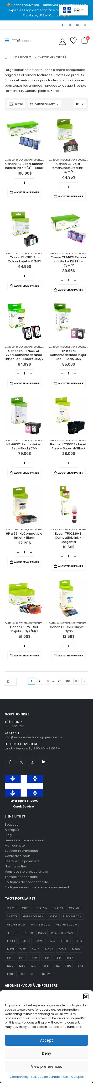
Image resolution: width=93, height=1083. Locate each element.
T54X (58, 958)
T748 (10, 974)
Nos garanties (16, 866)
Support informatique (21, 850)
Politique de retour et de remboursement (37, 887)
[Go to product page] (24, 135)
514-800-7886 (15, 726)
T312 (57, 966)
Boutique (12, 824)
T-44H (11, 941)
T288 (45, 966)
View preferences (46, 1066)
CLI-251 (11, 908)
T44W (34, 958)
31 (76, 681)
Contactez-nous (18, 856)
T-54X (65, 941)
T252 (22, 966)
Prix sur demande (63, 933)
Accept (46, 1040)
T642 (79, 966)
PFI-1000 (13, 933)
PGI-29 (28, 933)
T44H (10, 958)
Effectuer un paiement (22, 861)
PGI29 (42, 933)
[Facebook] (62, 25)
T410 (68, 966)
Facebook (10, 762)
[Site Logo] (21, 40)
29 (59, 681)
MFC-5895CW (16, 924)
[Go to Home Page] (6, 57)
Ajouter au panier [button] (26, 192)
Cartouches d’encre (16, 159)
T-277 (10, 949)
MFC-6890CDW (66, 924)
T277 (33, 966)
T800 (21, 974)
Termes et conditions (21, 877)
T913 (33, 974)
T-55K (78, 941)
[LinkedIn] (85, 25)
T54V (46, 958)
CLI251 (26, 908)
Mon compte (15, 845)
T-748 (62, 949)
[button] (85, 996)
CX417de (57, 908)
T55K (70, 958)
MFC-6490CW (41, 924)
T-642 (49, 949)
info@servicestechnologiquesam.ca (33, 737)
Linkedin (43, 762)
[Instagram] (77, 25)
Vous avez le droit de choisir (27, 871)
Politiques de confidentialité (26, 882)
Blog (8, 835)
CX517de (12, 916)
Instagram (32, 762)
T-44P (24, 941)
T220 (10, 966)
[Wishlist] (73, 40)
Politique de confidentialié (49, 1077)
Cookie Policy (19, 1077)
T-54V (51, 941)
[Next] (84, 681)
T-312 (22, 949)
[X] (70, 25)
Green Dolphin (33, 916)
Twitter (21, 762)
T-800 (76, 949)
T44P (22, 958)
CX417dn (74, 908)
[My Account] (63, 42)
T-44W (37, 941)
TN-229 (47, 974)
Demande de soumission (24, 840)
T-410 (35, 949)
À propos (77, 1077)
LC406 (53, 916)
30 (68, 681)
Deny (46, 1053)
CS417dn (41, 908)
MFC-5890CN (72, 916)
